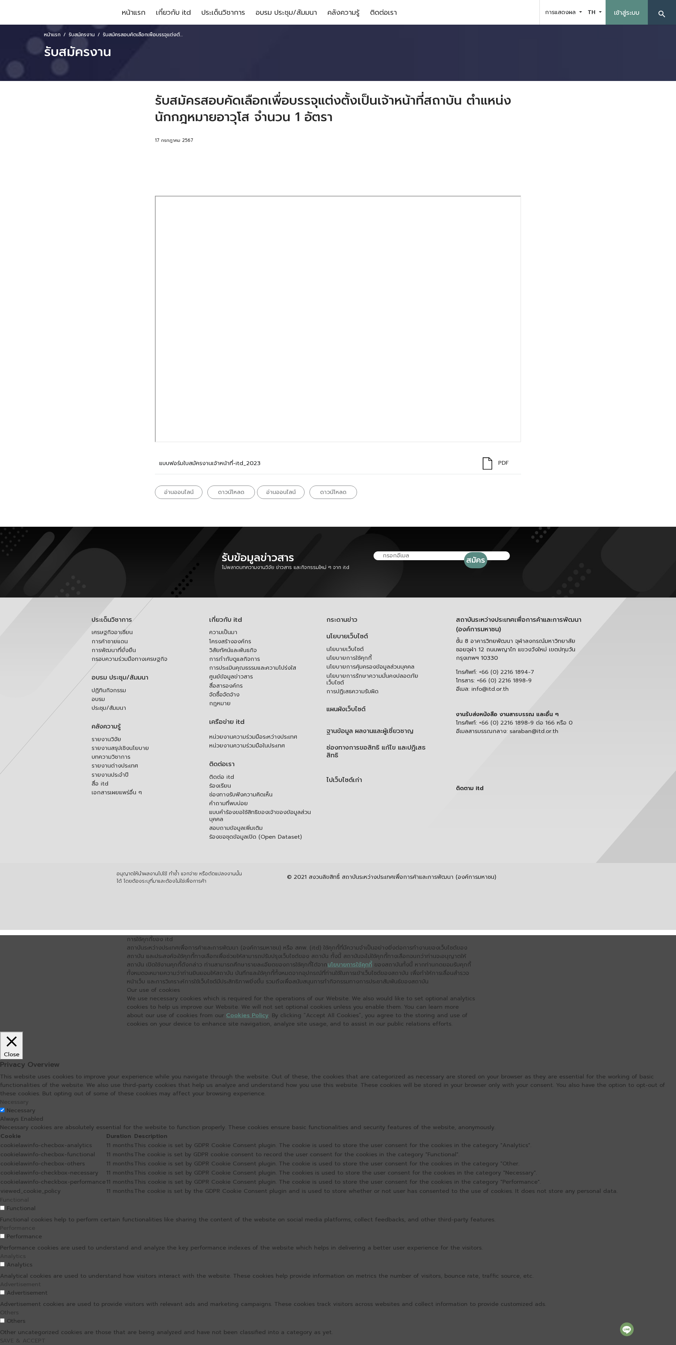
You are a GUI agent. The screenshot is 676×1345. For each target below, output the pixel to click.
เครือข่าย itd (226, 722)
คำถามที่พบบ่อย (228, 803)
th (592, 12)
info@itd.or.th (490, 689)
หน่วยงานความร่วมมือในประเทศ (247, 746)
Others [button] (9, 1312)
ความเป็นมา (223, 632)
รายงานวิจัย (106, 739)
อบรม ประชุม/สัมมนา (286, 12)
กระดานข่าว (341, 620)
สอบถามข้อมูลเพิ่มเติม (236, 828)
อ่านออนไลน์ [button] (179, 492)
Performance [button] (17, 1228)
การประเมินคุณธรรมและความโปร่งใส (252, 668)
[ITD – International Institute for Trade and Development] (58, 12)
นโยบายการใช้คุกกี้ (349, 658)
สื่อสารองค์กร (226, 686)
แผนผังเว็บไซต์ (345, 709)
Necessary (21, 1110)
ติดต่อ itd (221, 777)
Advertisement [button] (20, 1284)
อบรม (98, 699)
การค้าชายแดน (110, 641)
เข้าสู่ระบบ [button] (626, 13)
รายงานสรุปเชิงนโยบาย (120, 748)
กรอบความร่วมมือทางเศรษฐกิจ (129, 659)
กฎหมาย (220, 703)
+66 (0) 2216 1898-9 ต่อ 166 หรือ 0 (525, 723)
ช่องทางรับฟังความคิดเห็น (241, 794)
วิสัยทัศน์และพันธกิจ (233, 650)
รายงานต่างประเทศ (115, 766)
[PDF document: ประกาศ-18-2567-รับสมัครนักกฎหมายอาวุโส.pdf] (338, 319)
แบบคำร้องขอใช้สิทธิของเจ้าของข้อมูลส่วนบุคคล (260, 815)
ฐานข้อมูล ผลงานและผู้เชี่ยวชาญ (369, 731)
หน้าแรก (133, 12)
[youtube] (508, 12)
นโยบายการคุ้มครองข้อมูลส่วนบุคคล (370, 667)
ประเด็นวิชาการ (223, 12)
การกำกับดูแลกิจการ (234, 659)
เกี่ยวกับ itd (173, 12)
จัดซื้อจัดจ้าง (224, 694)
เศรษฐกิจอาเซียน (112, 632)
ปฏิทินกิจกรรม (109, 690)
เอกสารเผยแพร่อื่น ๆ (117, 792)
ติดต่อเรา (383, 12)
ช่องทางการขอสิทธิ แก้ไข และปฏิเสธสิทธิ (376, 751)
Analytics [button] (13, 1256)
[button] (662, 12)
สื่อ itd (100, 784)
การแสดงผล (561, 12)
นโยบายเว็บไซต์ (347, 636)
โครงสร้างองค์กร (230, 641)
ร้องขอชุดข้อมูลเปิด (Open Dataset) (255, 837)
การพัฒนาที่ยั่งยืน (114, 650)
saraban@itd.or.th (533, 731)
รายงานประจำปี (110, 775)
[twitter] (526, 12)
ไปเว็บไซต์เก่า (344, 780)
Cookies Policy (247, 1015)
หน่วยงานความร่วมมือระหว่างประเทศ (253, 737)
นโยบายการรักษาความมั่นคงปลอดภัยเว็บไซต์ (372, 679)
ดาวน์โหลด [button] (231, 492)
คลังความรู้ (343, 12)
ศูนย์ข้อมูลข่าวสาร (231, 676)
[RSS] (526, 842)
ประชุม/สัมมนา (109, 708)
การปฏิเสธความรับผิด (352, 691)
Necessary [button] (14, 1102)
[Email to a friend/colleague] (247, 160)
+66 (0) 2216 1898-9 (504, 680)
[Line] (627, 1329)
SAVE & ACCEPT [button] (22, 1341)
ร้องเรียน (220, 786)
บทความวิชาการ (111, 757)
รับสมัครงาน (82, 34)
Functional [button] (14, 1200)
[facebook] (490, 12)
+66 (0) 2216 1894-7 (506, 672)
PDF (503, 463)
